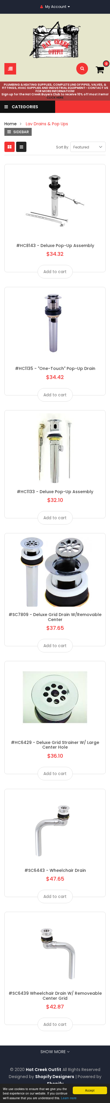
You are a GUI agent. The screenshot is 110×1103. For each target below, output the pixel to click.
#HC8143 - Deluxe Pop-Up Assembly (55, 245)
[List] (21, 147)
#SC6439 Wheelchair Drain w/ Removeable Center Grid (55, 995)
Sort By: (62, 147)
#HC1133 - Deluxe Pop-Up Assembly (55, 492)
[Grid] (9, 147)
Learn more (69, 1098)
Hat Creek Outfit (43, 1069)
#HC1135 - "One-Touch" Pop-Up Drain (55, 368)
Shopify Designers (54, 1077)
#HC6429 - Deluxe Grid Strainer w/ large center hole (55, 745)
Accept (89, 1090)
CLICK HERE (55, 97)
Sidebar (20, 132)
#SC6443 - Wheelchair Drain (55, 870)
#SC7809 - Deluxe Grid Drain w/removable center (55, 617)
